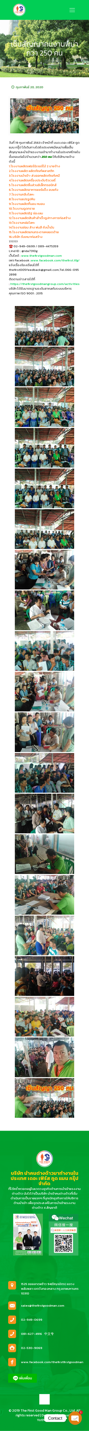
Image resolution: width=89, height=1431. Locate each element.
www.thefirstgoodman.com (41, 255)
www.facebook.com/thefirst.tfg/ (55, 260)
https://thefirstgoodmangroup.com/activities (45, 283)
